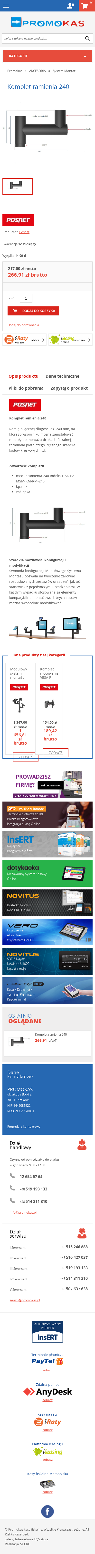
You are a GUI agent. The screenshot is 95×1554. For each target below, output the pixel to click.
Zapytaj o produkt (69, 388)
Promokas (47, 22)
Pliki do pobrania (26, 388)
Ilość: (11, 298)
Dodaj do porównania (23, 325)
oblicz (35, 340)
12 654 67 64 (31, 1176)
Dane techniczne (62, 376)
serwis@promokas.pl (25, 1300)
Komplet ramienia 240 (51, 1034)
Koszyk (91, 2)
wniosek (79, 340)
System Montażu (65, 71)
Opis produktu (23, 376)
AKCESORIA (37, 71)
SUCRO (25, 1544)
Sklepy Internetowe (19, 1539)
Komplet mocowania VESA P (49, 673)
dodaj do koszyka (38, 311)
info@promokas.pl (23, 1212)
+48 (33, 1189)
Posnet (24, 232)
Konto (70, 5)
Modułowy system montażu (18, 673)
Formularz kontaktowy (23, 1126)
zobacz (25, 756)
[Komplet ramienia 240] (47, 135)
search (88, 38)
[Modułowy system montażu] (47, 627)
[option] (47, 135)
